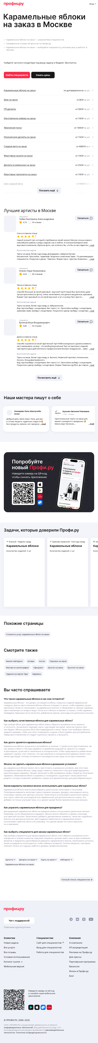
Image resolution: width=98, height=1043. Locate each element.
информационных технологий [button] (18, 1027)
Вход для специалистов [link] (49, 947)
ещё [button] (44, 424)
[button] (84, 218)
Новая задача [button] (11, 942)
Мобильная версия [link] (14, 966)
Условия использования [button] (17, 956)
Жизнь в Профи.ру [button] (79, 971)
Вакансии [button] (74, 966)
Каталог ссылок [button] (12, 961)
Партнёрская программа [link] (82, 961)
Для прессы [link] (75, 956)
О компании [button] (75, 942)
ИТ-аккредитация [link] (78, 947)
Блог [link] (71, 975)
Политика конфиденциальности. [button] (31, 1032)
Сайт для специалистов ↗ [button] (50, 942)
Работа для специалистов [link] (50, 952)
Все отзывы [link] (10, 952)
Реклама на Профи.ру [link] (80, 952)
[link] (17, 75)
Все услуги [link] (9, 947)
